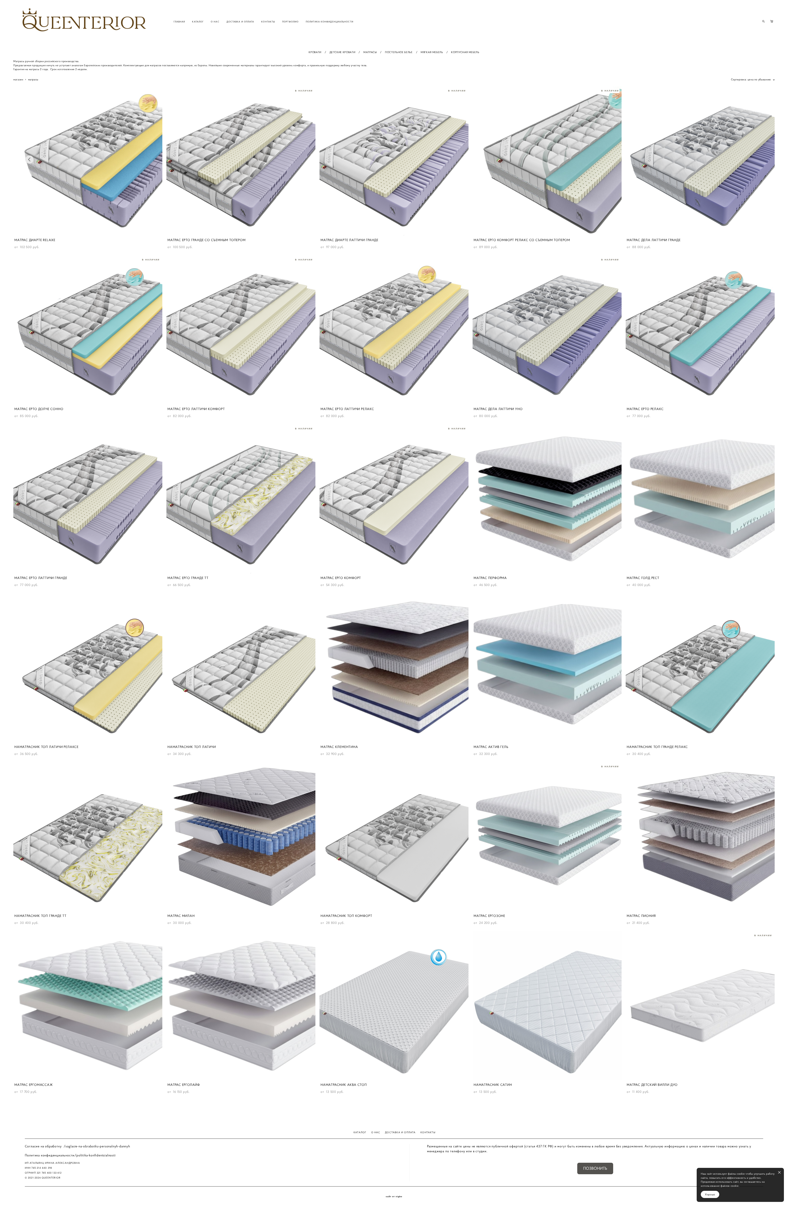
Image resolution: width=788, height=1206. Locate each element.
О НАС (215, 21)
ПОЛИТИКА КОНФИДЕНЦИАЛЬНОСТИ (329, 21)
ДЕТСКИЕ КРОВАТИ (342, 52)
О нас (375, 1132)
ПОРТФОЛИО (290, 21)
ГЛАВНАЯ (179, 21)
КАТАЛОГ (198, 21)
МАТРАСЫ (370, 52)
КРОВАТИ (315, 52)
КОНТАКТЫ (268, 21)
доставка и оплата (400, 1132)
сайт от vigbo (394, 1197)
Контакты (427, 1132)
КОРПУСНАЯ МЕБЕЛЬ (465, 52)
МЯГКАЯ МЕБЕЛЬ (432, 52)
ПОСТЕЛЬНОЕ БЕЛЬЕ (398, 52)
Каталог (360, 1132)
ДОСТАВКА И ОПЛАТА (240, 21)
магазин (18, 79)
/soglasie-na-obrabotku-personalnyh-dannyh (97, 1146)
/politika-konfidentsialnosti (95, 1155)
